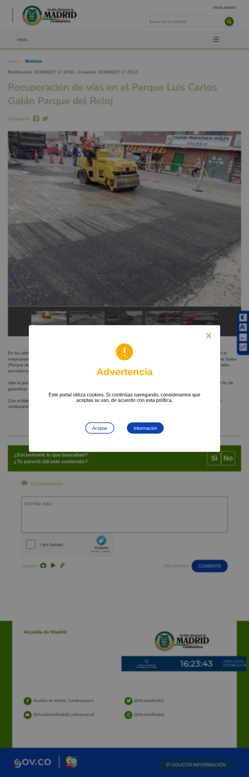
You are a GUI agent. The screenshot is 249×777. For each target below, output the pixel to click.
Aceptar (99, 428)
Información (145, 428)
